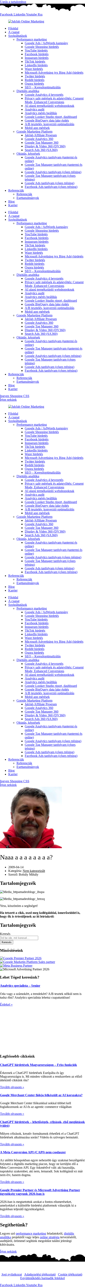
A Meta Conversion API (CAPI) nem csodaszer (33, 1152)
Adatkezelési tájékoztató (40, 1274)
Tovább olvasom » (12, 1087)
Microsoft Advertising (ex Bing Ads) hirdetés (54, 72)
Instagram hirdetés (36, 58)
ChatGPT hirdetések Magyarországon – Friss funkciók (38, 1065)
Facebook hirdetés (36, 54)
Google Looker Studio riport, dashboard (51, 117)
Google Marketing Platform (34, 131)
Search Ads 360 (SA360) (41, 150)
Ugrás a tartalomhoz (13, 1)
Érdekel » (6, 1004)
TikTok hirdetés (35, 61)
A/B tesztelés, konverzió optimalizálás (49, 124)
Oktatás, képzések (28, 153)
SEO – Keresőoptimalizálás (43, 87)
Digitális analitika (28, 91)
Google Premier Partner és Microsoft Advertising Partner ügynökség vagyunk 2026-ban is (40, 1192)
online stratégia (49, 1237)
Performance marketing (32, 39)
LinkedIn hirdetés (36, 65)
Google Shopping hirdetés (42, 47)
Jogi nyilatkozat (11, 1274)
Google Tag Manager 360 (41, 142)
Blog (11, 201)
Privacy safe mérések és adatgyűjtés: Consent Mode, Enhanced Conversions (54, 100)
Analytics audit (34, 109)
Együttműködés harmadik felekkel (42, 1278)
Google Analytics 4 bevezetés (44, 94)
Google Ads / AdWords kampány (46, 43)
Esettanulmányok (28, 198)
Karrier (13, 205)
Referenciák (16, 190)
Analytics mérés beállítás (41, 113)
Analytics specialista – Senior (20, 985)
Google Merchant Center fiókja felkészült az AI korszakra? (41, 1095)
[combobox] (19, 938)
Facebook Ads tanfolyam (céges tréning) (51, 187)
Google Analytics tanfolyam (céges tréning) (53, 172)
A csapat (13, 32)
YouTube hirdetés (36, 50)
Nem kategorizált (34, 871)
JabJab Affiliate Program (41, 135)
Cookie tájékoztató (70, 1274)
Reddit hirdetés (34, 80)
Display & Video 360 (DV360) (45, 146)
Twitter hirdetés (35, 76)
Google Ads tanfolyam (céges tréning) (49, 183)
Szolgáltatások (17, 35)
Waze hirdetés (34, 69)
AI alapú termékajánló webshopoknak (49, 105)
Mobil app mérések (37, 128)
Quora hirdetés (34, 83)
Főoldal (13, 28)
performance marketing (31, 1233)
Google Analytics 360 (39, 139)
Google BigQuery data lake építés (47, 120)
